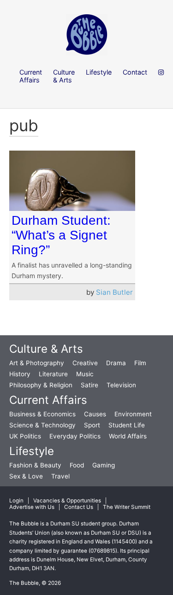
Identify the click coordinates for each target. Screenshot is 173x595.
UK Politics (25, 436)
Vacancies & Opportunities (67, 500)
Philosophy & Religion (40, 385)
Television (121, 385)
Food (77, 465)
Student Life (126, 425)
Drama (116, 363)
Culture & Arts (46, 349)
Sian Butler (114, 292)
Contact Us (78, 507)
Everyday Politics (75, 436)
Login (16, 500)
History (19, 374)
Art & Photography (36, 363)
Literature (53, 374)
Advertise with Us (31, 507)
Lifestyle (31, 451)
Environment (133, 414)
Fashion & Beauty (35, 465)
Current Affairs (48, 400)
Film (140, 363)
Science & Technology (42, 425)
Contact (135, 72)
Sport (92, 425)
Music (85, 374)
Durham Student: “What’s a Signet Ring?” (61, 235)
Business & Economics (42, 414)
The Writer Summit (126, 507)
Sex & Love (26, 476)
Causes (95, 414)
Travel (60, 476)
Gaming (103, 465)
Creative (85, 363)
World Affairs (128, 436)
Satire (89, 385)
